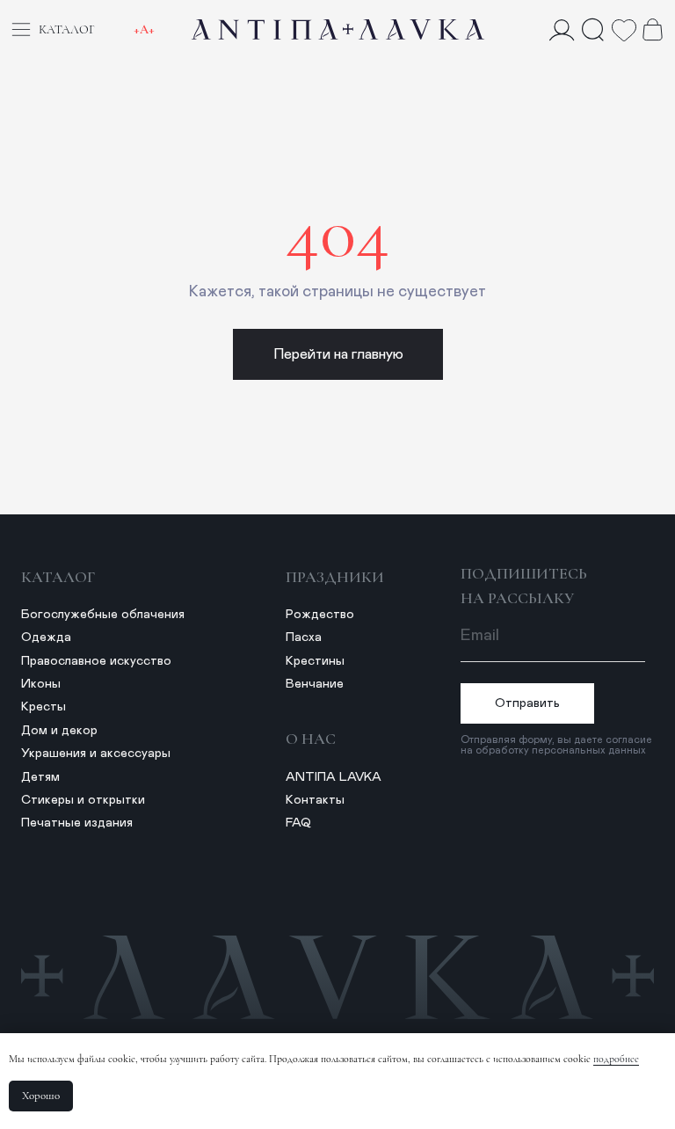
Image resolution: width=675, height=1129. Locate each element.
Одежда (46, 637)
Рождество (320, 614)
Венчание (315, 684)
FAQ (298, 823)
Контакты (315, 800)
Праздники (335, 576)
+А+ (144, 29)
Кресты (43, 707)
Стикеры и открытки (83, 800)
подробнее (616, 1059)
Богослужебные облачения (103, 614)
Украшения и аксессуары (96, 753)
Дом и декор (59, 731)
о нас (311, 738)
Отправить (527, 703)
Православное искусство (96, 661)
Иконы (41, 684)
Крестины (315, 661)
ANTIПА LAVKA (333, 777)
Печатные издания (77, 823)
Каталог (58, 576)
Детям (40, 777)
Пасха (304, 637)
